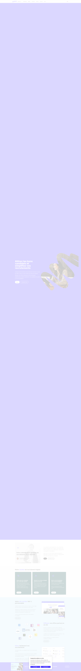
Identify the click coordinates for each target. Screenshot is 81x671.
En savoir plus (32, 664)
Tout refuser (35, 666)
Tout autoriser (45, 666)
